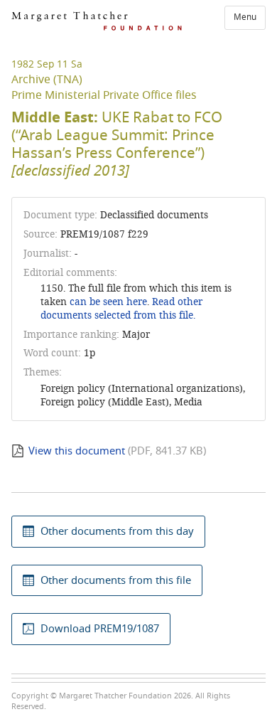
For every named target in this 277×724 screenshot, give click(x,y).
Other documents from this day (117, 531)
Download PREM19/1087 (99, 629)
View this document (76, 451)
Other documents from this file (115, 580)
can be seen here (107, 302)
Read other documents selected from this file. (121, 308)
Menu (245, 17)
